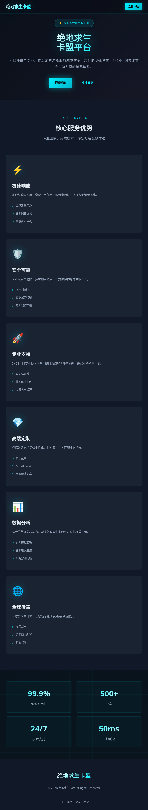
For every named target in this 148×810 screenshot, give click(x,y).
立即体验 (133, 6)
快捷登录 (87, 82)
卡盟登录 (60, 82)
